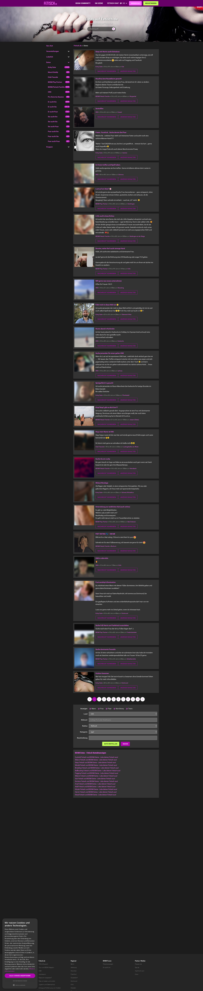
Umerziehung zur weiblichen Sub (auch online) (113, 507)
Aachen (124, 153)
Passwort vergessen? (45, 978)
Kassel (120, 112)
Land (85, 714)
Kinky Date (52, 67)
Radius (84, 726)
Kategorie (83, 732)
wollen (53, 981)
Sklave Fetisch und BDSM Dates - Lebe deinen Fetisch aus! (96, 760)
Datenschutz (51, 984)
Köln (129, 269)
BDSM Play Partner (55, 82)
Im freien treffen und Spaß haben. (108, 165)
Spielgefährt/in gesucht (104, 383)
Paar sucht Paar (54, 141)
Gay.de (137, 967)
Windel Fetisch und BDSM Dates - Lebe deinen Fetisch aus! (96, 765)
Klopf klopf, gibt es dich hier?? (107, 407)
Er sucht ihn (106, 967)
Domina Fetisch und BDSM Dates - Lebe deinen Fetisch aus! (96, 781)
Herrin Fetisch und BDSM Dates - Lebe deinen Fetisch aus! (96, 792)
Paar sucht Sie (53, 136)
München (74, 971)
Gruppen (49, 147)
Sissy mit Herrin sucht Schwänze (108, 52)
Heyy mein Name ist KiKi (105, 432)
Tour (40, 967)
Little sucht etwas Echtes (105, 216)
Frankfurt (73, 974)
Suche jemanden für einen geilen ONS (110, 353)
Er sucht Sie (52, 107)
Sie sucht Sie (52, 122)
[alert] (20, 953)
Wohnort (84, 720)
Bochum (113, 546)
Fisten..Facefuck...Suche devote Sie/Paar (111, 132)
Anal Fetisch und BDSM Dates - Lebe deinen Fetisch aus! (95, 784)
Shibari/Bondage (102, 483)
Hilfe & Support (43, 964)
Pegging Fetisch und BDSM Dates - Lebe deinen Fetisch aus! (96, 773)
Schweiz (124, 492)
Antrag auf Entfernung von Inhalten (50, 988)
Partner (137, 961)
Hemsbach (133, 468)
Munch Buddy (53, 72)
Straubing (121, 288)
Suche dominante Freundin (106, 649)
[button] (20, 985)
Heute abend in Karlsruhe (105, 329)
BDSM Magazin (49, 967)
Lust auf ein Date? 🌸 (103, 189)
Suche (125, 744)
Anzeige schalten (128, 71)
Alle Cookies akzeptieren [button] (20, 976)
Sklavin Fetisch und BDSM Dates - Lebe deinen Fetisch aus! (96, 776)
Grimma (121, 174)
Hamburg (74, 967)
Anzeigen (83, 709)
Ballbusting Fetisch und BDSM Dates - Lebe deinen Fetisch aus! (97, 770)
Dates (48, 62)
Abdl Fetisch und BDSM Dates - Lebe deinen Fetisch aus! (95, 786)
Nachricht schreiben (107, 71)
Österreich (125, 314)
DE (124, 3)
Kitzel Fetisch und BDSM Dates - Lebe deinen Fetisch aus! (95, 795)
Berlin (72, 964)
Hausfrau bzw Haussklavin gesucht (109, 79)
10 (138, 699)
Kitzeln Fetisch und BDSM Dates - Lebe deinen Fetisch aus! (96, 789)
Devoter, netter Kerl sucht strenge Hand (110, 248)
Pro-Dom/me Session (56, 97)
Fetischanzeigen (108, 964)
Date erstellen (110, 744)
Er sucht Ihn (52, 102)
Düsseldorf (74, 978)
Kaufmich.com (139, 971)
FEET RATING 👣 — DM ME (105, 534)
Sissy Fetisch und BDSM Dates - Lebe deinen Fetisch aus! (95, 762)
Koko (136, 974)
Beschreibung (82, 738)
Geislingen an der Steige (137, 236)
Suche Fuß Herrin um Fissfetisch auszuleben (112, 625)
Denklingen (131, 204)
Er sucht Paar (53, 112)
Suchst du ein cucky (103, 459)
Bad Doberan (132, 522)
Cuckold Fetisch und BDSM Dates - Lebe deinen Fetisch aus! (96, 757)
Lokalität (49, 57)
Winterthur (130, 492)
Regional (73, 961)
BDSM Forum (107, 961)
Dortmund (125, 613)
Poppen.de (138, 964)
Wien (129, 314)
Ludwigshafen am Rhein (131, 447)
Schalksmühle (131, 659)
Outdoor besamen (102, 673)
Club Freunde (53, 77)
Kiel (123, 66)
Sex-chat (49, 46)
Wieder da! (135, 3)
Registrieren (150, 3)
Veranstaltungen (52, 51)
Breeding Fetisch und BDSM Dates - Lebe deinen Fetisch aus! (97, 768)
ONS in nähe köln (102, 558)
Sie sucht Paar (53, 126)
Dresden (73, 988)
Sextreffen (99, 108)
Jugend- (41, 984)
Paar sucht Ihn (53, 131)
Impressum (42, 974)
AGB (40, 971)
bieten (46, 981)
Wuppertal (133, 96)
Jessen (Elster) (134, 420)
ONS (49, 92)
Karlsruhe (121, 341)
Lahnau (120, 371)
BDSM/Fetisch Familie (56, 87)
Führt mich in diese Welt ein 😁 (107, 305)
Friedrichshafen (132, 632)
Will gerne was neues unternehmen (109, 281)
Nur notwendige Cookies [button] (20, 980)
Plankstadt (125, 395)
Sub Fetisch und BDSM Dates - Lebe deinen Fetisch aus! (95, 778)
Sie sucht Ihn (52, 117)
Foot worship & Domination (106, 582)
